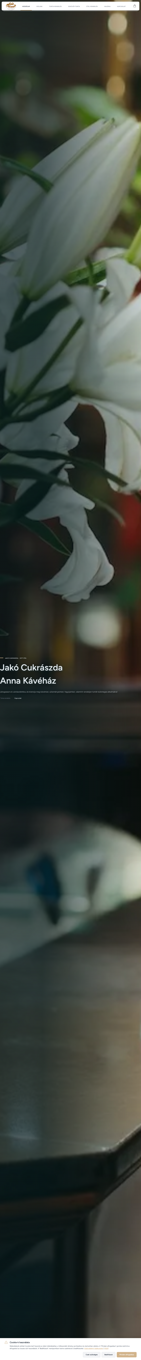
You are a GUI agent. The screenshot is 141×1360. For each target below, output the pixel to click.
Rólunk (40, 6)
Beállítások (108, 1355)
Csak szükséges (92, 1355)
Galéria (107, 6)
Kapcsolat (121, 6)
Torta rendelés (55, 6)
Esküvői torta (74, 6)
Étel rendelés (92, 6)
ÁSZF (106, 1348)
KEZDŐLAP (26, 6)
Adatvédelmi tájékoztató (93, 1348)
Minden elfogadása (126, 1355)
